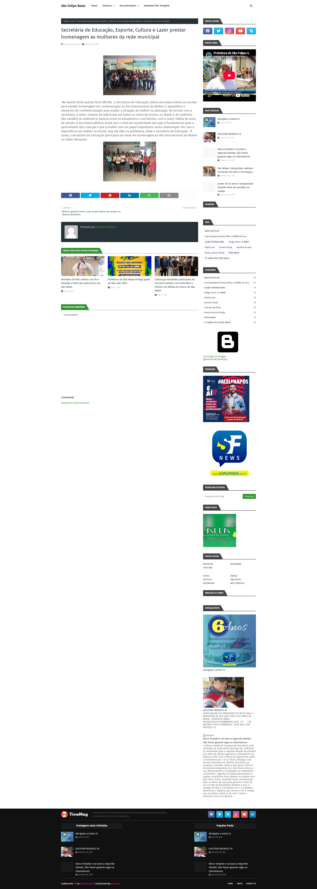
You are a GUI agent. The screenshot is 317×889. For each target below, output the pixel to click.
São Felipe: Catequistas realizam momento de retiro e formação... (235, 170)
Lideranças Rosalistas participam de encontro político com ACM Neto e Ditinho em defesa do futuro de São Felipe (175, 285)
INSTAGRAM (235, 564)
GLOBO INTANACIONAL (214, 242)
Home (230, 884)
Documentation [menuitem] (128, 5)
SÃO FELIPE (235, 579)
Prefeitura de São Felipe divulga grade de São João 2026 (129, 281)
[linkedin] (252, 814)
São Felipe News (73, 6)
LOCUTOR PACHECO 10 (229, 134)
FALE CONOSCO (237, 583)
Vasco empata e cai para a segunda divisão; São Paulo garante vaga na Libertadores (233, 153)
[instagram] (229, 31)
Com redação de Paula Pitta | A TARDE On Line (225, 236)
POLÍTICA (207, 579)
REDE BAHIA (234, 253)
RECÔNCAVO (209, 583)
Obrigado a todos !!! (228, 118)
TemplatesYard (87, 883)
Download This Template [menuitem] (157, 5)
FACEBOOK (208, 564)
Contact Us (251, 884)
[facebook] (207, 31)
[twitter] (218, 31)
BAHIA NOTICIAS (212, 231)
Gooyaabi (115, 883)
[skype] (251, 31)
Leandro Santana (72, 44)
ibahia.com (210, 247)
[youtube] (240, 31)
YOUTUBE (207, 567)
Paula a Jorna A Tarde (214, 253)
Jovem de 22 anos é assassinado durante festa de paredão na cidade (235, 187)
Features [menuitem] (107, 5)
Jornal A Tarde (225, 247)
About (240, 884)
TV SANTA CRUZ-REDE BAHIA (217, 258)
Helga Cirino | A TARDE (239, 242)
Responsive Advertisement (75, 403)
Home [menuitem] (94, 5)
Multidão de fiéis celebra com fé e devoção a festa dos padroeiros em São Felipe (81, 283)
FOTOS (206, 576)
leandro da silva (244, 247)
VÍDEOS (233, 576)
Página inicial (69, 21)
